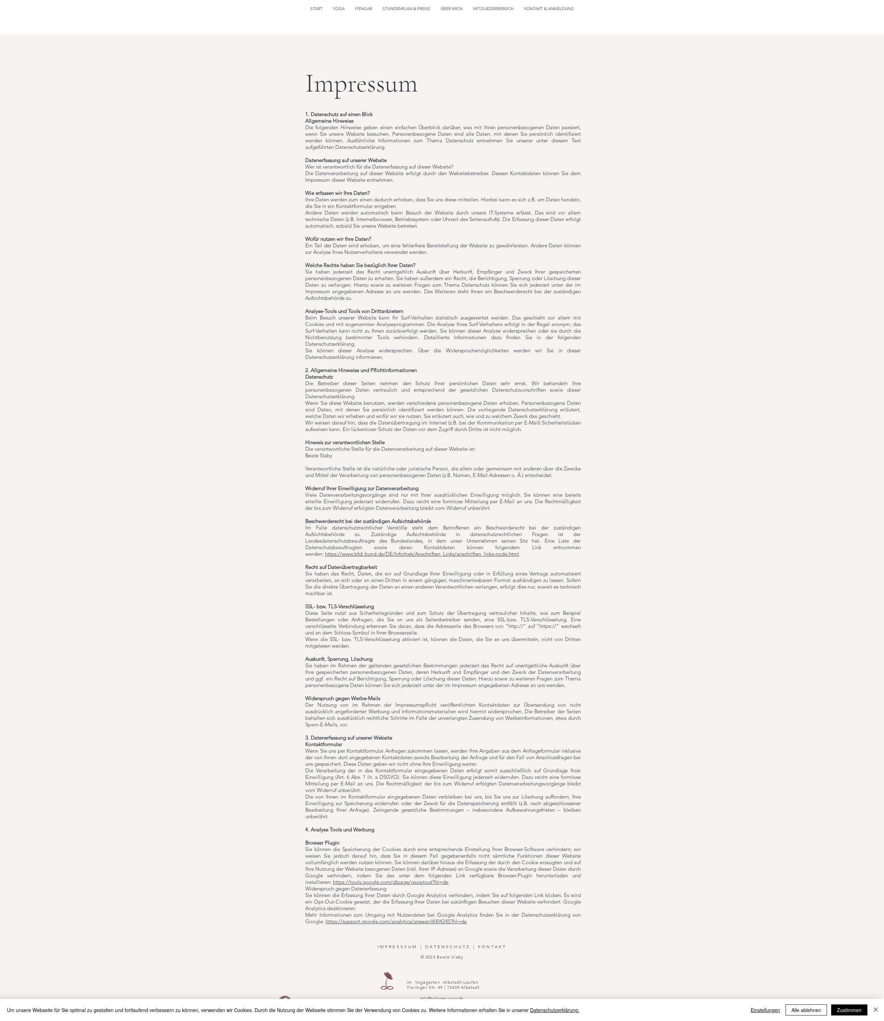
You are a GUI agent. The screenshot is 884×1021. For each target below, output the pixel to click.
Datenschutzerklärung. (554, 1009)
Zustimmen (849, 1009)
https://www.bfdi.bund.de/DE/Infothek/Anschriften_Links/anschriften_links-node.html (422, 554)
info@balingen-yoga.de (441, 998)
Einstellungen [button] (765, 1009)
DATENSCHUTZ (447, 946)
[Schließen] (876, 1009)
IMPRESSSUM (397, 946)
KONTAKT (492, 946)
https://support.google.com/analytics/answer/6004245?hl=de (396, 921)
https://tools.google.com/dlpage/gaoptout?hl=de (390, 882)
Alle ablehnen (806, 1009)
